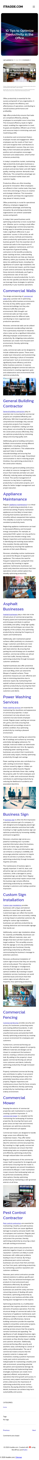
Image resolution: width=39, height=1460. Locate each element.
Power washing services (12, 707)
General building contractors (14, 411)
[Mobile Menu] (34, 7)
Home (5, 1407)
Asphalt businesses (10, 614)
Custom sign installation (12, 905)
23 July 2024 (17, 60)
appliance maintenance (18, 504)
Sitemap (19, 1457)
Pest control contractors (12, 1223)
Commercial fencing (10, 1023)
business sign (10, 819)
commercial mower (10, 1116)
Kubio (25, 1449)
